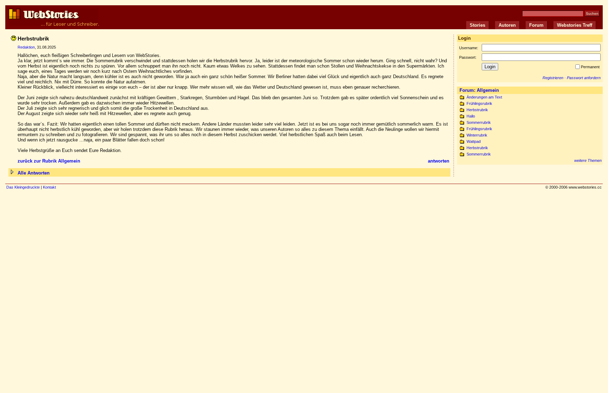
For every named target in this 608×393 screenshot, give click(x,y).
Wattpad (474, 141)
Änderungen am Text (484, 97)
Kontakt (49, 187)
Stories (477, 25)
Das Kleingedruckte (23, 187)
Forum (536, 25)
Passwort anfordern (584, 78)
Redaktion (26, 47)
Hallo (471, 116)
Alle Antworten (34, 173)
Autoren (507, 25)
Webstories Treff (574, 25)
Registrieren (553, 78)
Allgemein (488, 90)
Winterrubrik (477, 135)
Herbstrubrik (477, 110)
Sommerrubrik (479, 122)
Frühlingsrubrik (479, 103)
